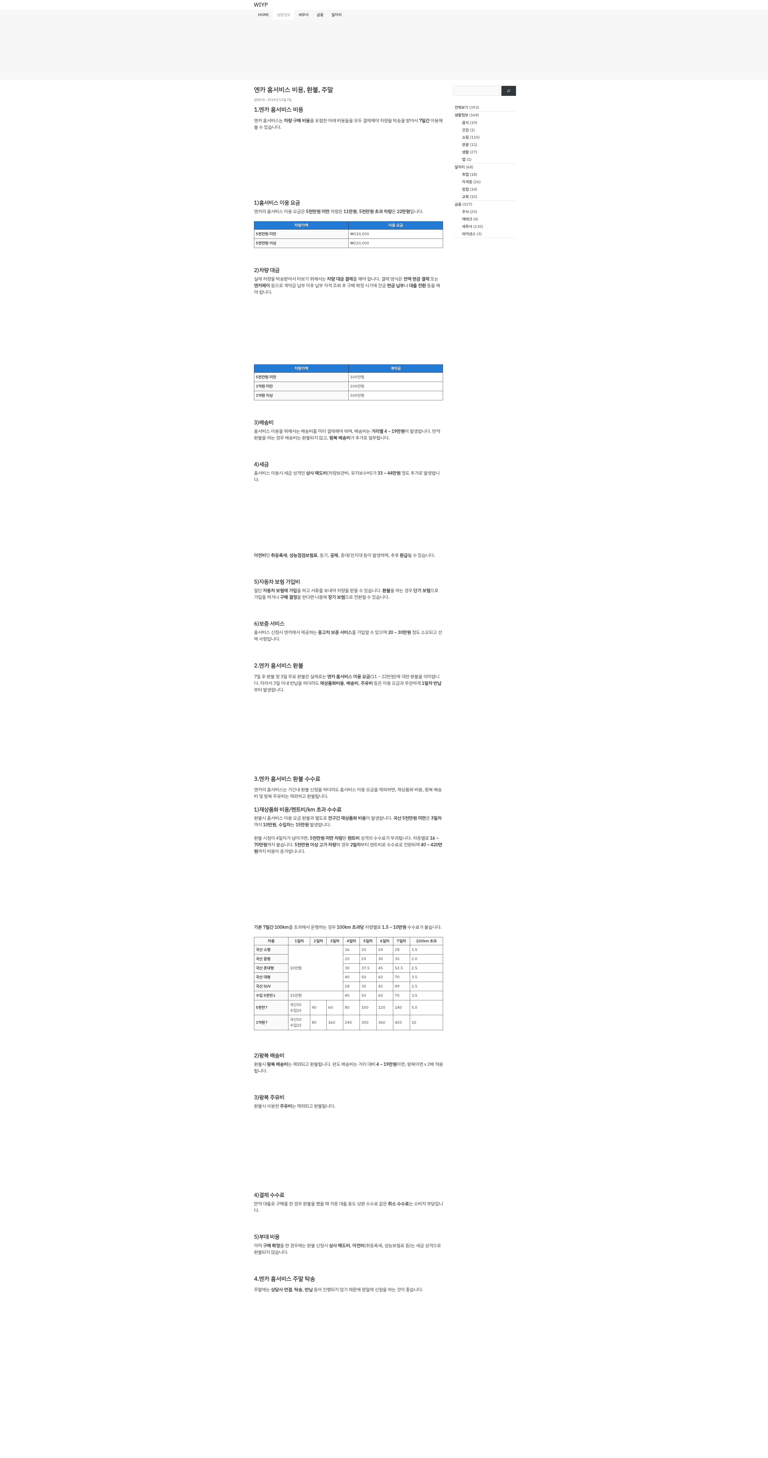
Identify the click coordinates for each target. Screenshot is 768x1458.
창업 (465, 189)
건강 (465, 130)
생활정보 (283, 15)
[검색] (508, 91)
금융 (320, 15)
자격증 (467, 182)
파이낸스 (469, 234)
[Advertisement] (384, 50)
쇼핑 (465, 137)
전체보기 (461, 107)
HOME (263, 15)
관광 (465, 145)
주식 (465, 212)
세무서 (303, 15)
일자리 (336, 15)
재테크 (467, 219)
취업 (465, 174)
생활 (465, 152)
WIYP (261, 5)
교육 (465, 197)
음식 (465, 122)
